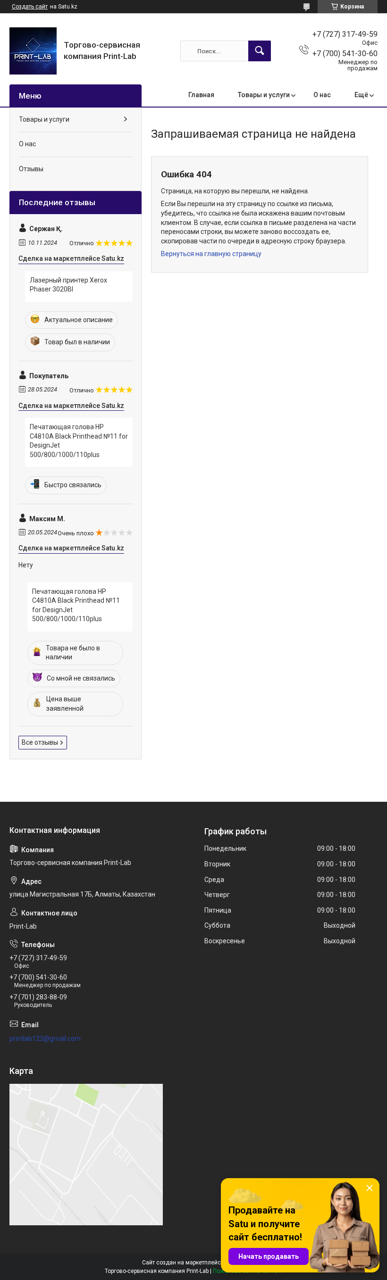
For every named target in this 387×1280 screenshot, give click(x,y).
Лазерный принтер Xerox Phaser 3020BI (68, 284)
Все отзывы (40, 742)
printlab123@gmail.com (45, 1038)
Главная (201, 95)
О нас (322, 95)
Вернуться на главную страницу (211, 254)
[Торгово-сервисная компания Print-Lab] (33, 51)
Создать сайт (30, 6)
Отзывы (31, 169)
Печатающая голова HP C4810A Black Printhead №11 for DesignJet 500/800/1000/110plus (79, 440)
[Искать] (259, 51)
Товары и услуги (264, 95)
